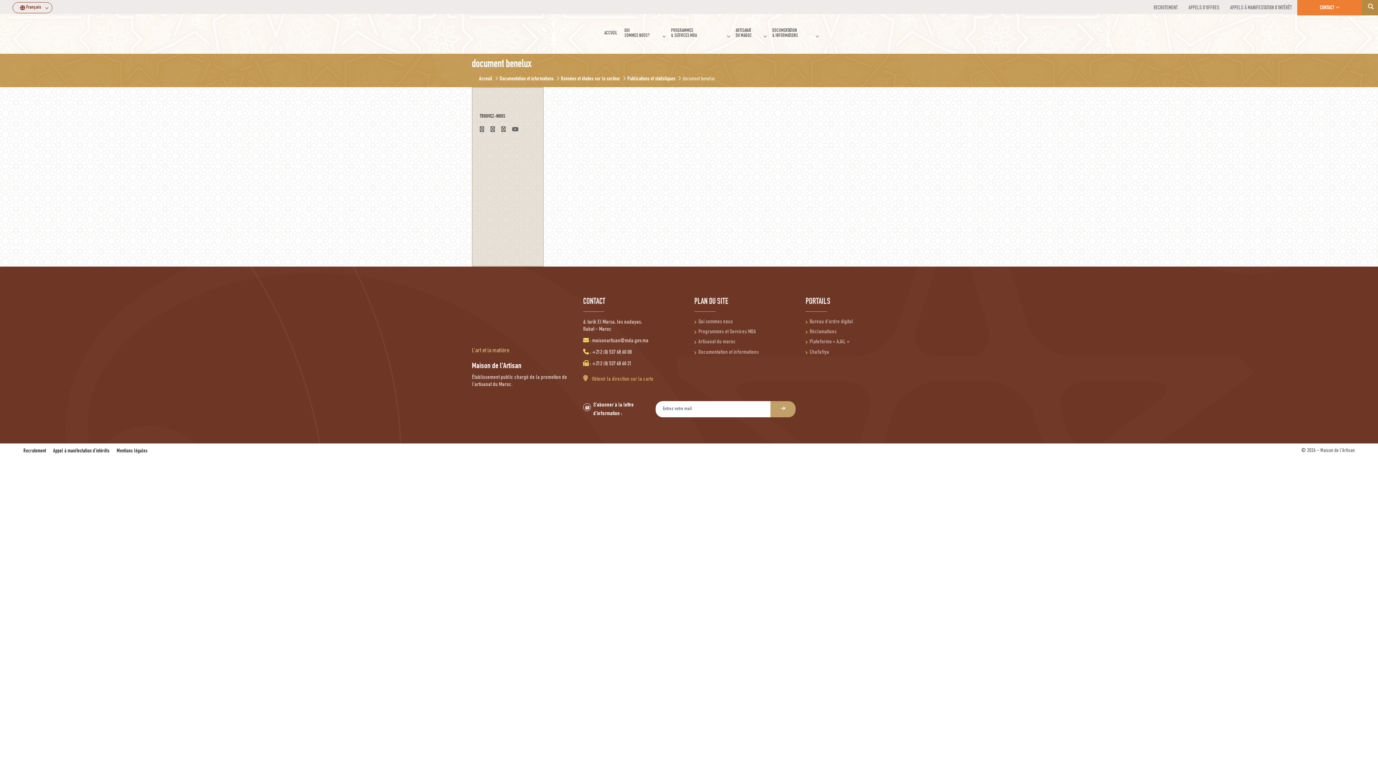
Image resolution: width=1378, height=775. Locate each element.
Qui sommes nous (715, 322)
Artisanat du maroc (717, 342)
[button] (644, 33)
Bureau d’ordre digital (831, 322)
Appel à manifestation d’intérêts (81, 451)
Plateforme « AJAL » (829, 342)
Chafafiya (819, 353)
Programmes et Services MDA (727, 332)
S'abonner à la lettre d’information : (613, 410)
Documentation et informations (728, 353)
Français (33, 7)
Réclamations (823, 332)
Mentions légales (132, 451)
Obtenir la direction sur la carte (622, 379)
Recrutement (34, 451)
